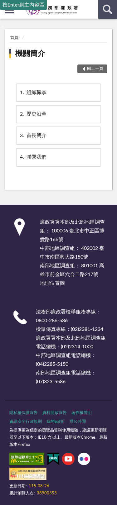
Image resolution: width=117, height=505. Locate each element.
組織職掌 (33, 92)
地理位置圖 (52, 283)
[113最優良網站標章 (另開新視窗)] (27, 475)
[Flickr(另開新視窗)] (84, 460)
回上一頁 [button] (95, 69)
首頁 (14, 38)
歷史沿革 (33, 114)
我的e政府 (55, 422)
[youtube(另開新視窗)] (68, 460)
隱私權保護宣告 (23, 413)
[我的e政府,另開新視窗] (53, 460)
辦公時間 (78, 422)
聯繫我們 (33, 157)
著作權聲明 (81, 413)
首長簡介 (33, 135)
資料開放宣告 (54, 413)
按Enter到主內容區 (23, 4)
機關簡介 (30, 53)
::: (3, 27)
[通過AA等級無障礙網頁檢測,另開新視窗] (26, 460)
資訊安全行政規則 (25, 422)
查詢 (107, 9)
